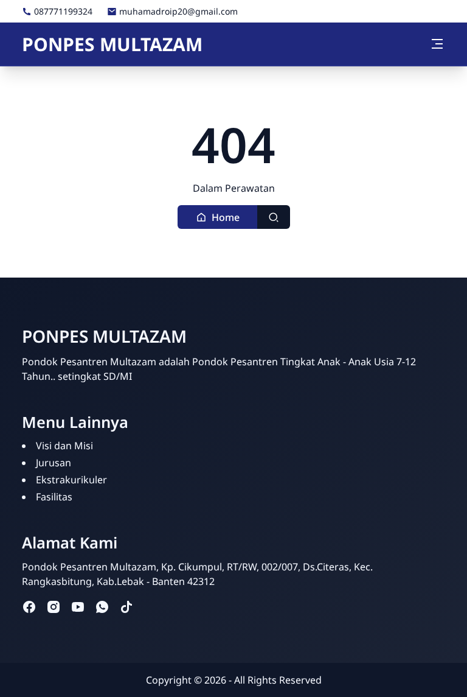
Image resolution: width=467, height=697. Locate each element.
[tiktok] (126, 606)
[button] (218, 217)
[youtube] (78, 606)
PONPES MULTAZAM (112, 44)
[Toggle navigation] (437, 44)
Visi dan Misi (64, 445)
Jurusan (53, 462)
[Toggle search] (273, 217)
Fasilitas (54, 496)
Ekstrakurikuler (71, 479)
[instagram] (53, 606)
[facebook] (29, 606)
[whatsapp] (102, 606)
